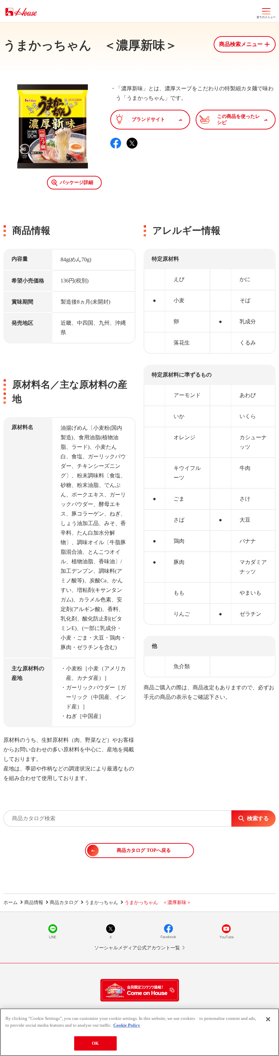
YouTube (226, 931)
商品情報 (33, 902)
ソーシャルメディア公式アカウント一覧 (137, 947)
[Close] (268, 1019)
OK (95, 1043)
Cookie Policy (126, 1025)
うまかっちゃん (101, 902)
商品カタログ (64, 902)
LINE (53, 931)
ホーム (10, 902)
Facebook (168, 931)
